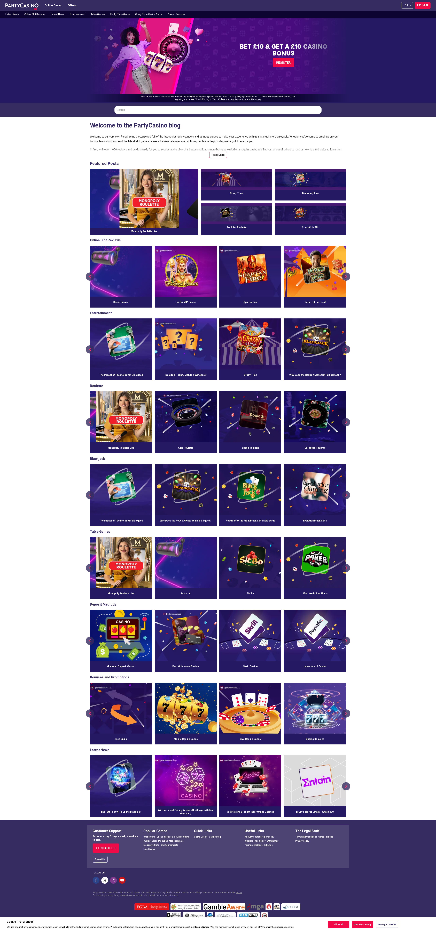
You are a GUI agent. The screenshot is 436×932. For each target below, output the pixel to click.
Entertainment (77, 14)
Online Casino (53, 5)
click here (173, 895)
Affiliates (268, 845)
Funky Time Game (120, 14)
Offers (72, 5)
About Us (249, 837)
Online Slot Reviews (34, 14)
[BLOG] (21, 5)
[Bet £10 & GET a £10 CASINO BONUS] (218, 60)
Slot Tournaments (169, 845)
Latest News (57, 14)
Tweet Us (100, 859)
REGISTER (422, 5)
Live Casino (149, 849)
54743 (239, 892)
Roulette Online (181, 837)
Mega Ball (163, 841)
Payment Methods (254, 845)
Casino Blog (215, 837)
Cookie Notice (201, 927)
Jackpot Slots (150, 841)
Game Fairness (325, 837)
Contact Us (105, 848)
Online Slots (149, 837)
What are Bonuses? (264, 837)
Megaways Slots (151, 845)
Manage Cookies (387, 924)
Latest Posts (12, 14)
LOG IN (407, 5)
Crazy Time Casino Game (148, 14)
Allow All (338, 924)
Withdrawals (272, 841)
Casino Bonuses (176, 14)
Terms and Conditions (306, 837)
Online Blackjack (165, 837)
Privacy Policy (302, 841)
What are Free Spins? (255, 841)
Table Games (98, 14)
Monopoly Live (176, 841)
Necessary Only (362, 924)
